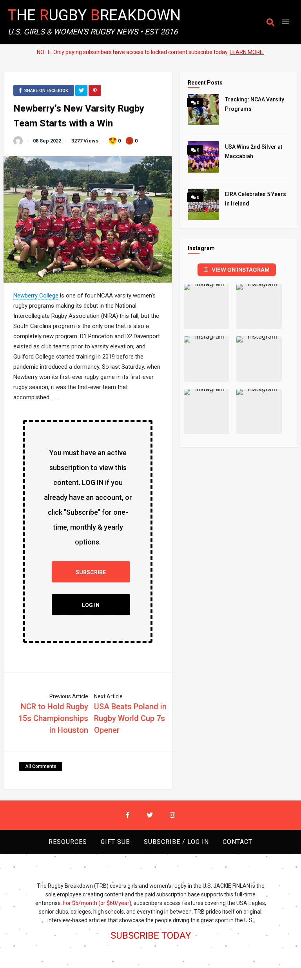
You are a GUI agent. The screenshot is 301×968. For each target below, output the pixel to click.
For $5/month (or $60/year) (97, 903)
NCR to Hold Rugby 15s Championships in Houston (53, 718)
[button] (206, 306)
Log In (91, 605)
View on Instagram (241, 269)
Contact (237, 841)
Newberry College (35, 295)
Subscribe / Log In (176, 841)
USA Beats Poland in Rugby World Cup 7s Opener (130, 718)
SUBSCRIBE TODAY (151, 935)
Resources (68, 841)
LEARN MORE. (247, 52)
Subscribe (91, 572)
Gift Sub (115, 841)
